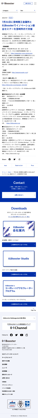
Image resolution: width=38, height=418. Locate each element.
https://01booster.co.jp (13, 123)
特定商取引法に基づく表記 (8, 391)
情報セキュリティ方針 (7, 394)
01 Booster (8, 3)
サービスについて (7, 357)
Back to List (19, 165)
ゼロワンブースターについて (10, 354)
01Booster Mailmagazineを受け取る (14, 318)
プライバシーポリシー (7, 385)
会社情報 (4, 364)
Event (10, 17)
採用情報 (4, 371)
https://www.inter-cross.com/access (21, 53)
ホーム (4, 172)
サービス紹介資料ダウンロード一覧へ (19, 217)
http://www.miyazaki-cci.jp (20, 72)
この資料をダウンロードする (19, 245)
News (9, 172)
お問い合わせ (28, 3)
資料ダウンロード (7, 374)
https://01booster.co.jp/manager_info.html (14, 85)
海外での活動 (6, 361)
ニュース (4, 368)
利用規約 (4, 382)
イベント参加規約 (6, 388)
